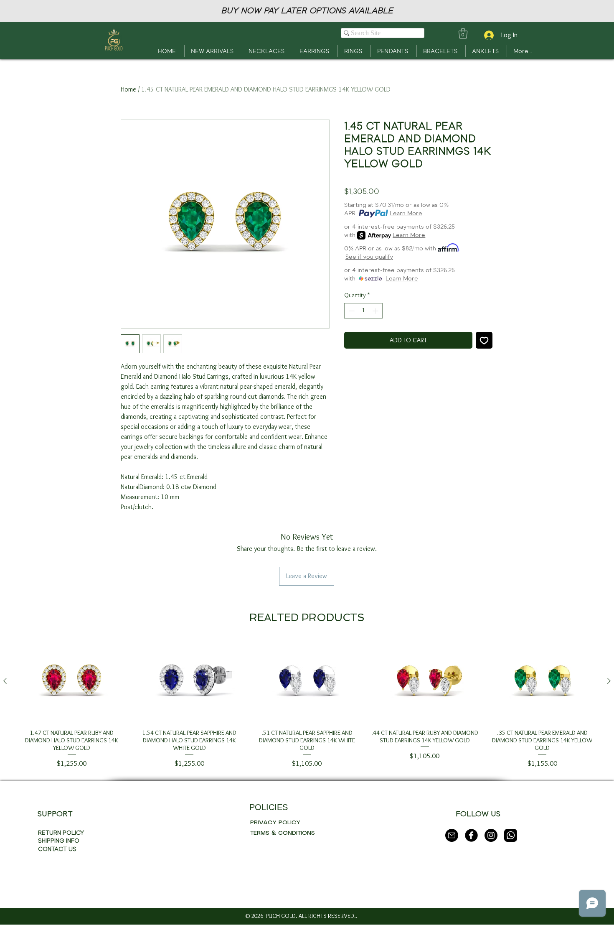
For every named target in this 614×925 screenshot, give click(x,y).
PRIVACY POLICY (275, 823)
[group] (307, 705)
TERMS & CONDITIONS (282, 833)
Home (128, 89)
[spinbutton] (363, 310)
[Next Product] (609, 681)
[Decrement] (350, 310)
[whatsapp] (510, 835)
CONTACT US (57, 849)
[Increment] (376, 310)
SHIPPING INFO (58, 840)
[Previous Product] (5, 681)
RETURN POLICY (61, 832)
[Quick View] (72, 681)
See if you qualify (369, 256)
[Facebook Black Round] (471, 835)
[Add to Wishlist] (484, 340)
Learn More (406, 213)
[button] (463, 33)
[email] (451, 835)
